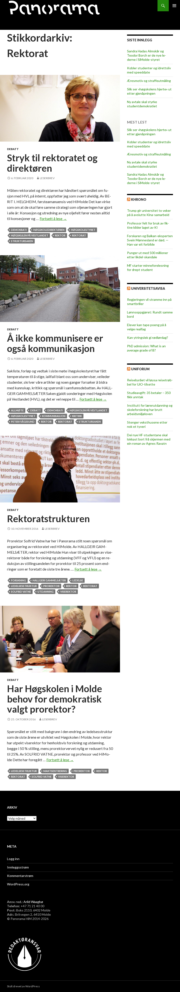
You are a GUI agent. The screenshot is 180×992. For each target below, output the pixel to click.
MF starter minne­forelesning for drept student (148, 267)
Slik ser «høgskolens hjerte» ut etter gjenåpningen (149, 91)
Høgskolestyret (83, 229)
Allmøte (17, 410)
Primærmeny (174, 5)
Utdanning (46, 591)
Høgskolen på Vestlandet (88, 410)
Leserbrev (47, 178)
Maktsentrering (55, 770)
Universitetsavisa (148, 288)
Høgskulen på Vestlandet (29, 235)
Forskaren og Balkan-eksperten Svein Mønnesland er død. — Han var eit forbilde (150, 240)
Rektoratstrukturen (48, 518)
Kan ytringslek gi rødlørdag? (147, 338)
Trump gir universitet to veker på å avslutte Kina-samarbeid (149, 212)
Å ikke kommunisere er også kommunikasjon (55, 343)
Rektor (60, 235)
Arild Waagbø (33, 902)
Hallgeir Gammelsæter (49, 580)
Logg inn (13, 859)
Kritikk (77, 415)
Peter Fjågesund (22, 421)
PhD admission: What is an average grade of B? (146, 348)
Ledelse (77, 580)
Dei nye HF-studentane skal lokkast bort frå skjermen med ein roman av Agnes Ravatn (148, 439)
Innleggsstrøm (18, 867)
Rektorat (79, 235)
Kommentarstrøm (20, 876)
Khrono (138, 199)
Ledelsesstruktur (24, 585)
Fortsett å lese (53, 218)
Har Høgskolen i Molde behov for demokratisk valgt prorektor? (54, 699)
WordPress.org (18, 884)
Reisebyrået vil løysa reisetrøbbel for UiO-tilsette (150, 382)
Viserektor (68, 591)
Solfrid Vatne (21, 591)
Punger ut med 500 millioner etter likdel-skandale (147, 255)
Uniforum (140, 369)
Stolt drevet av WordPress (23, 986)
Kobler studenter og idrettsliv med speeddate (149, 70)
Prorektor (51, 585)
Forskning (18, 580)
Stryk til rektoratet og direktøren (52, 163)
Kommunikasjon (53, 415)
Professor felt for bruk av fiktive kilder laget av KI (148, 225)
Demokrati (19, 229)
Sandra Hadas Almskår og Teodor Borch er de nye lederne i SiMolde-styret (146, 55)
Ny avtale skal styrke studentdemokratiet (142, 104)
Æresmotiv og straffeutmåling (149, 81)
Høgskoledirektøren (48, 229)
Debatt (13, 149)
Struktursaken (22, 241)
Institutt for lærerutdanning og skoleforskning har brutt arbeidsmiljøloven (149, 409)
